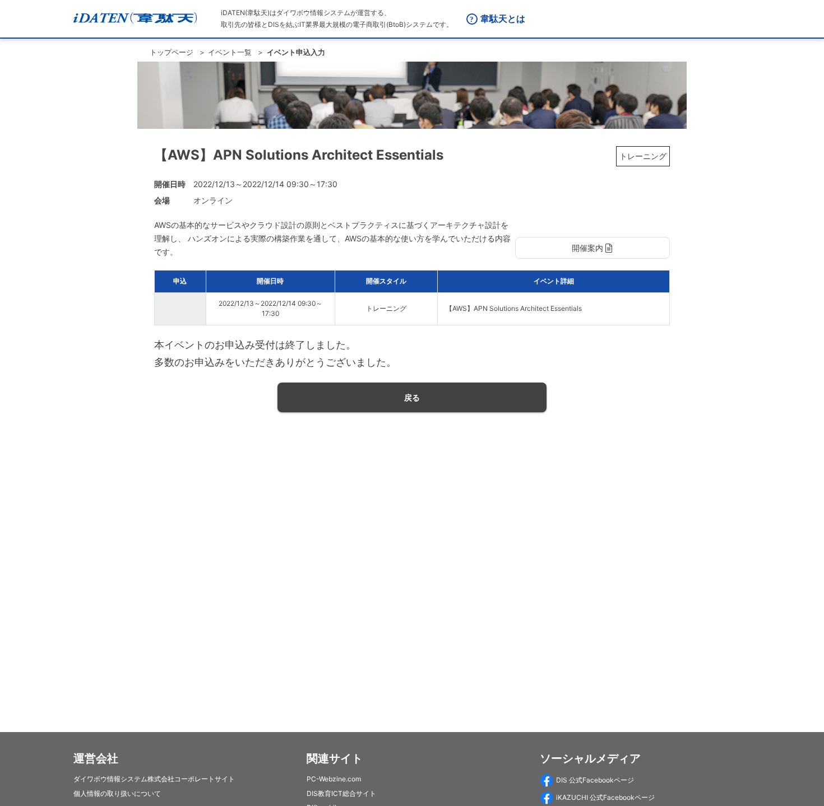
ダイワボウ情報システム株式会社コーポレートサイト (154, 779)
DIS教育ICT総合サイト (341, 793)
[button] (592, 247)
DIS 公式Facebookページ (595, 780)
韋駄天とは (502, 18)
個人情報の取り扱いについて (117, 793)
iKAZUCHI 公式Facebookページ (605, 797)
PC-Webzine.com (334, 779)
